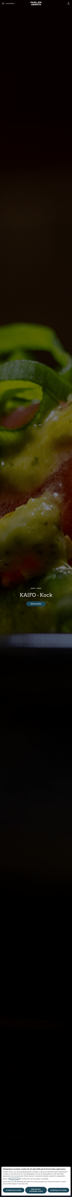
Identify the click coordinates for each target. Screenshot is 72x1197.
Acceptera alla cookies (13, 1190)
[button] (68, 3)
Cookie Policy (14, 1179)
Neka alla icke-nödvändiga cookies (36, 1190)
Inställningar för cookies (58, 1190)
